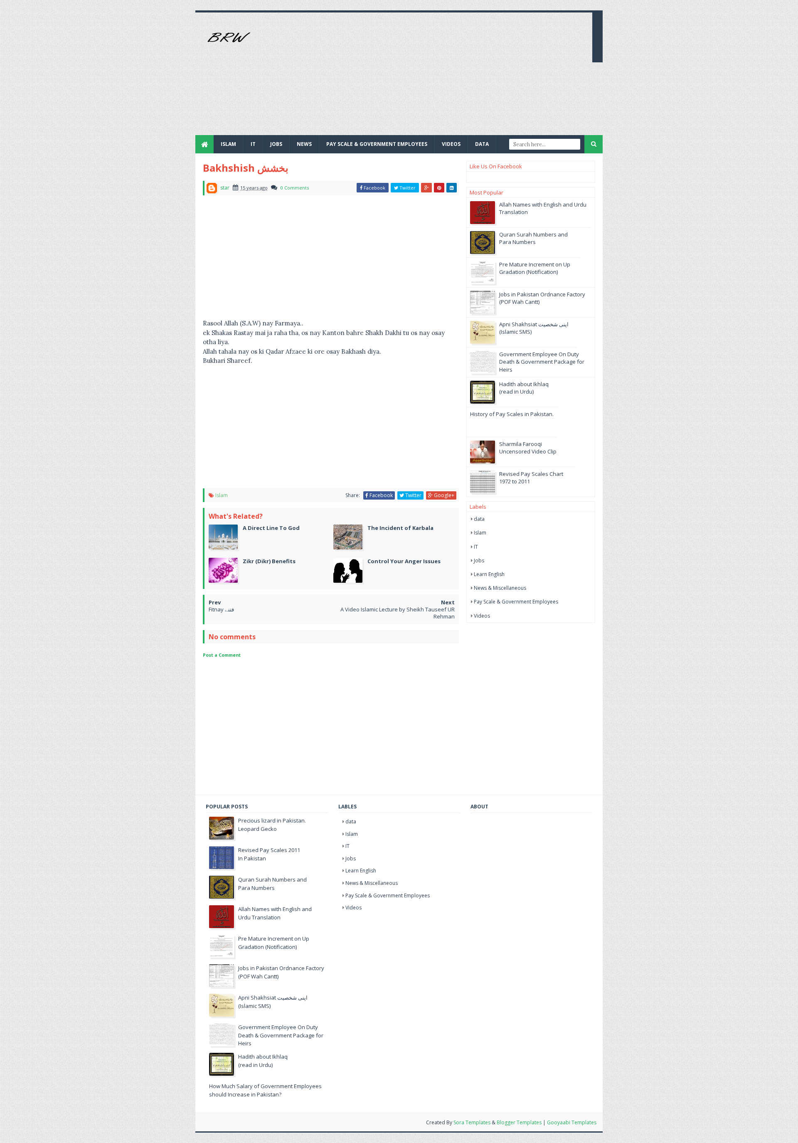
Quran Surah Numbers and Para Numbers (533, 238)
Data (482, 144)
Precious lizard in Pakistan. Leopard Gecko (272, 825)
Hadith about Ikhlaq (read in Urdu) (524, 387)
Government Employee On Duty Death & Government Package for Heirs (541, 361)
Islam (228, 144)
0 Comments (295, 188)
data (479, 518)
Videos (451, 144)
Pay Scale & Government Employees (376, 144)
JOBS (276, 144)
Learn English (489, 574)
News (304, 144)
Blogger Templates (519, 1122)
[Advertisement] (434, 77)
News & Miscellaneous (500, 587)
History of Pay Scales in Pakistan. (512, 414)
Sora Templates (471, 1122)
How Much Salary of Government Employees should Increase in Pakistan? (265, 1090)
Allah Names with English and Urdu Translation (275, 913)
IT (253, 144)
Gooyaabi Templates (571, 1122)
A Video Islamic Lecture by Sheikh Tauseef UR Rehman (397, 613)
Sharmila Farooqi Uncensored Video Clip (528, 447)
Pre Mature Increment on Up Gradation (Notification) (534, 268)
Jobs (479, 560)
